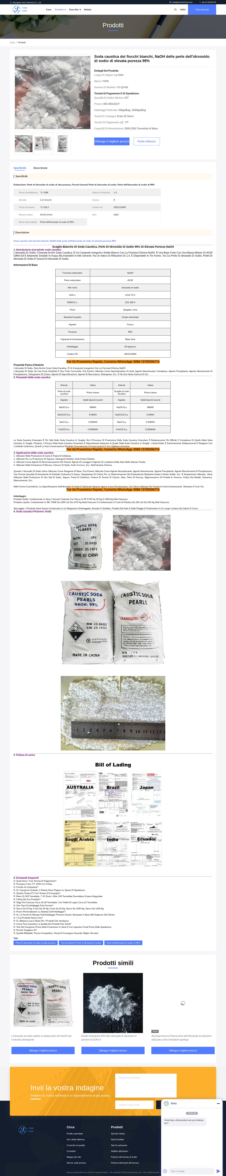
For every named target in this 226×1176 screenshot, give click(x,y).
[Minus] (218, 1103)
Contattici (71, 1151)
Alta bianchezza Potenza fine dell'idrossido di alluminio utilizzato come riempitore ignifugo (111, 1038)
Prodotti (59, 9)
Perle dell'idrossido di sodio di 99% (123, 943)
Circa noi (74, 9)
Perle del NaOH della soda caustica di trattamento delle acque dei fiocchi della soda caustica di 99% (181, 1038)
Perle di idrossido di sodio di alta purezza (36, 943)
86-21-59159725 (209, 2)
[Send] (218, 1171)
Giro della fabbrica (76, 1139)
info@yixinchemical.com (182, 2)
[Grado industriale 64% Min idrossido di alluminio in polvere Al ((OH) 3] (43, 1003)
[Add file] (165, 1171)
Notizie (87, 9)
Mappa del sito (74, 1157)
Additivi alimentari (119, 1151)
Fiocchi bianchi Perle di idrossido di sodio (81, 943)
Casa (48, 9)
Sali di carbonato (119, 1145)
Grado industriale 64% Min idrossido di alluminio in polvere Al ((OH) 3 (39, 1038)
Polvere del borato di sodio (124, 1157)
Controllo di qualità (76, 1145)
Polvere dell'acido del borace (125, 1163)
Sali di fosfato (117, 1139)
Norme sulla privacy (76, 1163)
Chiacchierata (202, 9)
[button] (15, 1010)
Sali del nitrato (118, 1133)
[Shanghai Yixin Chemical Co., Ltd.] (19, 9)
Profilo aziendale (75, 1133)
